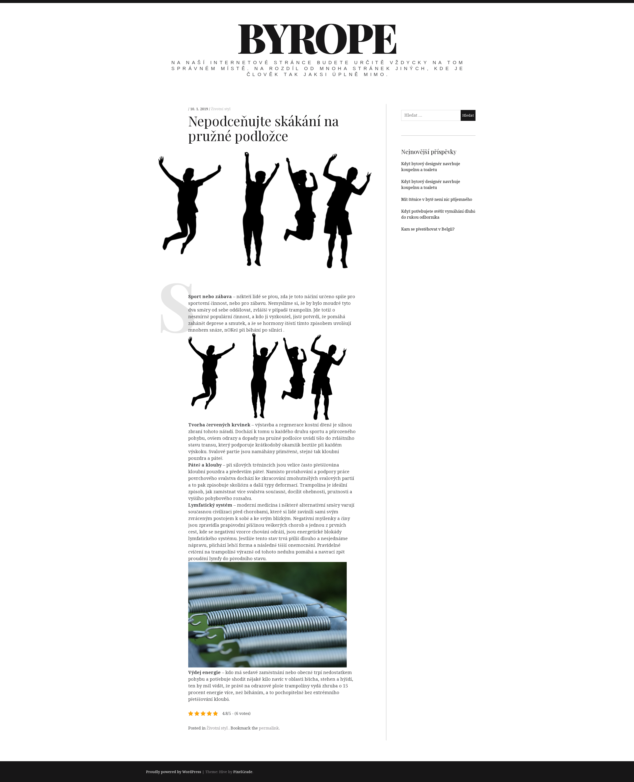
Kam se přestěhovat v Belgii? (427, 229)
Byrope (316, 36)
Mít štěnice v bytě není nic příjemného (436, 199)
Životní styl (221, 109)
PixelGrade (242, 772)
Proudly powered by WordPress (173, 772)
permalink (269, 728)
